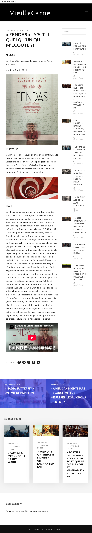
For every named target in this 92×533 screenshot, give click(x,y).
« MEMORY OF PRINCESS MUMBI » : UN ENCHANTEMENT (79, 67)
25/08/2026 (42, 442)
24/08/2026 (72, 443)
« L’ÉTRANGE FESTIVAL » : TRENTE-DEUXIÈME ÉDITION (79, 152)
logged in (23, 511)
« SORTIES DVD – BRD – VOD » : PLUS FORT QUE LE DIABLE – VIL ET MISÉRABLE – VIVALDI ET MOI (79, 96)
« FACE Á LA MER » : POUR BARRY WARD (79, 46)
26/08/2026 (12, 444)
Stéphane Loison (14, 30)
